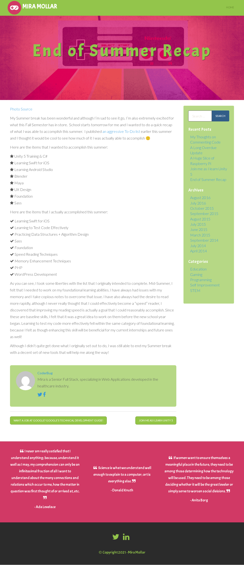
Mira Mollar (39, 6)
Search (220, 115)
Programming (201, 279)
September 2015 (204, 213)
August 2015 (200, 219)
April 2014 (198, 251)
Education (198, 269)
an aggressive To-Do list (121, 131)
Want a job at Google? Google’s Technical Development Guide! (58, 420)
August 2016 (200, 197)
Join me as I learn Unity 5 (156, 420)
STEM (195, 290)
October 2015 (202, 208)
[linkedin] (126, 537)
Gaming (196, 274)
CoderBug (45, 373)
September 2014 (204, 240)
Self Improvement (205, 285)
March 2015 (200, 235)
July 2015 (198, 224)
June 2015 (198, 229)
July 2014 (198, 245)
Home (230, 7)
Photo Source (21, 109)
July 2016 (198, 203)
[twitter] (116, 537)
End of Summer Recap (208, 179)
